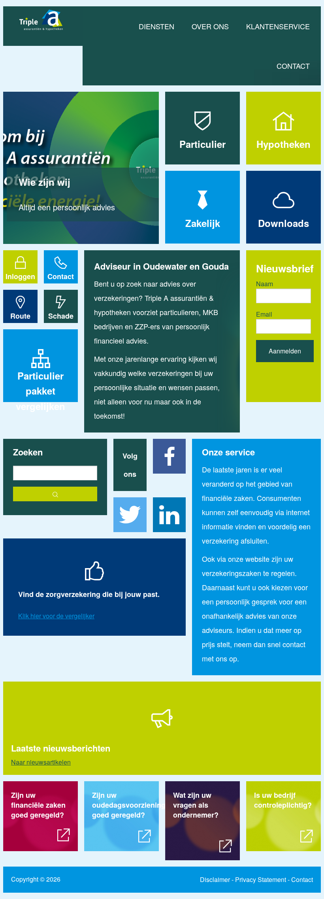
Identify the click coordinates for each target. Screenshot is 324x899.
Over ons (210, 26)
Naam (264, 283)
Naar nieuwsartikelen (41, 762)
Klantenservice (278, 26)
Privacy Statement (260, 879)
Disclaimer (215, 879)
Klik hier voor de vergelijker (56, 615)
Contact (293, 65)
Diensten (156, 26)
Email (264, 314)
